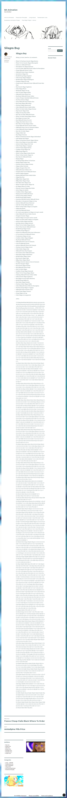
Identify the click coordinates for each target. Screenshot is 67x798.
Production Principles (21, 17)
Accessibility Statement (20, 795)
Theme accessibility (34, 795)
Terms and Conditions (47, 795)
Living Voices (32, 17)
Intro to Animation (9, 17)
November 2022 (8, 751)
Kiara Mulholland (8, 56)
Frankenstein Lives (42, 17)
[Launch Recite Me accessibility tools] (64, 795)
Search (49, 48)
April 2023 (7, 747)
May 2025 (7, 745)
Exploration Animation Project (12, 20)
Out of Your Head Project (10, 768)
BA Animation (10, 10)
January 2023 (8, 749)
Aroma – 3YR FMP (9, 762)
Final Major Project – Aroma (29, 20)
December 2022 (8, 750)
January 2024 (8, 746)
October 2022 (8, 753)
